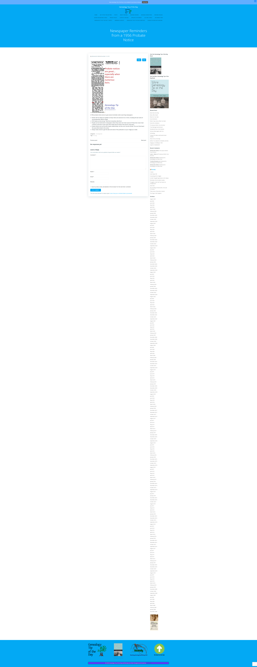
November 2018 (153, 388)
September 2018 (153, 392)
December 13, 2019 (105, 56)
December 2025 (153, 215)
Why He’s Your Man (154, 117)
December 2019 (153, 361)
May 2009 (152, 601)
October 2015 (153, 463)
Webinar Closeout (119, 20)
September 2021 (153, 319)
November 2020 (153, 339)
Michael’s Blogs (158, 15)
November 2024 (153, 241)
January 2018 (153, 408)
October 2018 (153, 390)
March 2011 (152, 558)
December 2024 (153, 239)
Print (139, 60)
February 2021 (153, 333)
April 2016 (152, 451)
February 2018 (153, 406)
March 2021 (152, 331)
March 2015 (152, 477)
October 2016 (153, 438)
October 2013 (153, 501)
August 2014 (153, 491)
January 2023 (153, 286)
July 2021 (152, 323)
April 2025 (152, 231)
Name (92, 171)
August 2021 (153, 321)
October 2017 (153, 414)
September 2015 (153, 465)
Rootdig (153, 169)
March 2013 (152, 512)
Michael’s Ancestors (146, 15)
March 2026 (152, 209)
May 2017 (152, 424)
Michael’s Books (134, 15)
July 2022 (152, 298)
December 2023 (153, 264)
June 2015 (152, 471)
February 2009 (153, 607)
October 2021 (153, 317)
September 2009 (153, 593)
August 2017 (153, 418)
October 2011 (153, 544)
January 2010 (153, 587)
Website (92, 182)
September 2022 (153, 294)
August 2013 (153, 503)
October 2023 (153, 268)
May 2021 (152, 327)
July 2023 (152, 274)
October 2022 (153, 292)
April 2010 (152, 581)
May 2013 (152, 508)
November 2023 (153, 266)
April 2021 (152, 329)
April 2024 (152, 256)
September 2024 (153, 245)
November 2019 (153, 363)
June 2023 (152, 276)
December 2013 (153, 497)
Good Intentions (153, 119)
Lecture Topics (148, 17)
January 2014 (153, 495)
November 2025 (153, 217)
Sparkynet (148, 663)
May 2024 (152, 254)
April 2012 (152, 532)
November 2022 (153, 290)
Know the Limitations (154, 123)
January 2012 (153, 538)
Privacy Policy (113, 17)
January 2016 (153, 457)
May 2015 (152, 473)
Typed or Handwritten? (155, 144)
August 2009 (153, 595)
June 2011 (152, 552)
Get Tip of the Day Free (106, 15)
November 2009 (153, 589)
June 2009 (152, 599)
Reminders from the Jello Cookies (157, 180)
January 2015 (153, 481)
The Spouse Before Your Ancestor (157, 125)
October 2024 (153, 243)
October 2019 (153, 365)
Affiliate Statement (136, 17)
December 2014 (153, 483)
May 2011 (152, 554)
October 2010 (153, 568)
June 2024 (152, 251)
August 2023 (153, 272)
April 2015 (152, 475)
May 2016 (152, 449)
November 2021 (153, 314)
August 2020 (153, 345)
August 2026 (153, 199)
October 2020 (153, 341)
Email (92, 176)
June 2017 (152, 422)
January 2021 (153, 335)
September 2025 (153, 221)
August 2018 (153, 394)
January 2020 (153, 359)
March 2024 (152, 258)
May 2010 (152, 579)
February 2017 (153, 430)
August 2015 (153, 467)
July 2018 (152, 396)
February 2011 (153, 560)
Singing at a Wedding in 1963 (156, 142)
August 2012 (153, 524)
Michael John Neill (95, 56)
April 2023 (152, 280)
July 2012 (152, 526)
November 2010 (153, 566)
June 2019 (152, 373)
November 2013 (153, 499)
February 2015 (153, 479)
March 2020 (152, 355)
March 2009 (152, 605)
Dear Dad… (152, 185)
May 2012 (152, 530)
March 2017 (152, 428)
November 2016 (153, 436)
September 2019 (153, 367)
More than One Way (154, 113)
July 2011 (152, 550)
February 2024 (153, 260)
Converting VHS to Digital (155, 176)
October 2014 (153, 487)
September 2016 (153, 440)
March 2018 (152, 404)
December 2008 (153, 611)
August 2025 (153, 223)
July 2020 (152, 347)
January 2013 (153, 514)
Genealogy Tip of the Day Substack (136, 20)
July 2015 (152, 469)
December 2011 (153, 540)
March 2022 (152, 306)
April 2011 (152, 556)
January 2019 (153, 384)
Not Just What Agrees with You (157, 131)
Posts (115, 15)
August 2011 (153, 548)
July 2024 (152, 249)
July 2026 (152, 201)
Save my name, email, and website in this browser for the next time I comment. (111, 187)
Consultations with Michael (155, 20)
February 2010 (153, 585)
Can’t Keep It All (153, 174)
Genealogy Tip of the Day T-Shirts (103, 20)
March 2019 (152, 380)
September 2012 (153, 522)
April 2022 (152, 304)
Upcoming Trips (159, 17)
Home (96, 15)
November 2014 (153, 485)
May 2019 (152, 375)
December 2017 (153, 410)
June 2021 (152, 325)
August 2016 (153, 442)
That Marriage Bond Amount (156, 127)
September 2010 (153, 571)
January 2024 (153, 262)
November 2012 (153, 518)
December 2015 (153, 459)
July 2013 (152, 505)
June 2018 (152, 398)
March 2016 (152, 453)
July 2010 (152, 575)
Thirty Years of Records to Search (157, 191)
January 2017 (153, 432)
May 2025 (152, 229)
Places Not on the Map (155, 138)
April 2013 (152, 510)
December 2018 (153, 386)
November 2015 (153, 461)
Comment (93, 155)
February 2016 (153, 455)
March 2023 (152, 282)
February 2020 (153, 357)
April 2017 (152, 426)
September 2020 (153, 343)
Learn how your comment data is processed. (121, 193)
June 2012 (152, 528)
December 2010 (153, 564)
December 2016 (153, 434)
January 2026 (153, 213)
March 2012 (152, 534)
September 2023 (153, 270)
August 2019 (153, 369)
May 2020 (152, 351)
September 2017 (153, 416)
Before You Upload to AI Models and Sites (159, 140)
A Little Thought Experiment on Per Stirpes (159, 178)
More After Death (154, 115)
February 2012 (153, 536)
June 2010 (152, 577)
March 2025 (152, 233)
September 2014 (153, 489)
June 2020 (152, 349)
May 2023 (152, 278)
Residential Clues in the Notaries (157, 129)
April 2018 (152, 402)
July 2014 (152, 493)
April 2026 (152, 207)
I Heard (151, 172)
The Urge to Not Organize (155, 193)
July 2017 (152, 420)
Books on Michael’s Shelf (100, 17)
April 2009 (152, 603)
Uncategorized (99, 133)
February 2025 (153, 235)
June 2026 (152, 203)
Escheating (152, 133)
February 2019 (153, 382)
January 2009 (153, 609)
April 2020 (152, 353)
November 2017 (153, 412)
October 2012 (153, 520)
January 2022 (153, 310)
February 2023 (153, 284)
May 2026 (152, 205)
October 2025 (153, 219)
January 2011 (153, 562)
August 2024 (153, 247)
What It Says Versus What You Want (158, 121)
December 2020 (153, 337)
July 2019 (152, 371)
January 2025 (153, 237)
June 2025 (152, 227)
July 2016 (152, 444)
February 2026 (153, 211)
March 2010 (152, 583)
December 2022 (153, 288)
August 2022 (153, 296)
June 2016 (152, 447)
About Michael (124, 15)
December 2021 (153, 312)
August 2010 (153, 573)
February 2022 (153, 308)
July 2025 (152, 225)
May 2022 (152, 302)
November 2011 (153, 542)
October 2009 (153, 591)
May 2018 (152, 400)
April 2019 (152, 377)
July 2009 (152, 597)
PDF (144, 60)
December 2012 (153, 516)
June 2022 (152, 300)
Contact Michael (124, 17)
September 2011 (153, 546)
